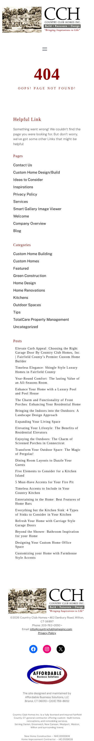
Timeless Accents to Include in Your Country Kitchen (42, 491)
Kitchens (20, 297)
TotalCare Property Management (41, 319)
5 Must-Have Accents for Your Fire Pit (44, 482)
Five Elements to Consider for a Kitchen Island (45, 473)
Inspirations (23, 187)
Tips (17, 312)
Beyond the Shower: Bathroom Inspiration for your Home (47, 534)
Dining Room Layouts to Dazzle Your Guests (43, 463)
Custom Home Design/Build (36, 172)
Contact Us (22, 165)
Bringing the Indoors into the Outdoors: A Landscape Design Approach (47, 413)
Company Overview (29, 223)
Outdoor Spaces (27, 305)
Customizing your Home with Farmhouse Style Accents (46, 555)
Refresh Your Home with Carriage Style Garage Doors (45, 523)
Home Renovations (29, 290)
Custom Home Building (32, 254)
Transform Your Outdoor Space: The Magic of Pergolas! (48, 452)
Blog (17, 231)
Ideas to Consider (28, 179)
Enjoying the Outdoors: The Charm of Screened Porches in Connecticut (44, 441)
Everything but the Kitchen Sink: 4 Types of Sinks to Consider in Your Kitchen (46, 512)
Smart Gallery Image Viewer (37, 209)
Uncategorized (25, 327)
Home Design (24, 283)
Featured (21, 268)
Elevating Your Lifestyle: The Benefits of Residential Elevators (46, 430)
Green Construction (29, 276)
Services (20, 201)
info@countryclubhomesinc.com (51, 629)
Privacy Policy (25, 194)
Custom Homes (26, 261)
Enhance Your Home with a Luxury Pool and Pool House (45, 391)
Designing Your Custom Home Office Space (43, 545)
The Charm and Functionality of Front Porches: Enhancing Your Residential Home (48, 402)
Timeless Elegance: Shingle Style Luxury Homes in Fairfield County (46, 370)
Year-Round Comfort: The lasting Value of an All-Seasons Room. (47, 381)
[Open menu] (44, 49)
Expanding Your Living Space (37, 421)
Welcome (21, 216)
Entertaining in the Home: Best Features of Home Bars (47, 502)
